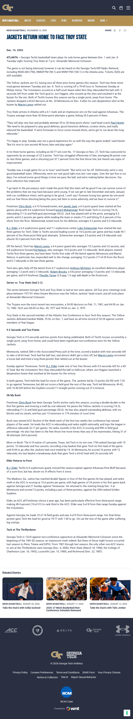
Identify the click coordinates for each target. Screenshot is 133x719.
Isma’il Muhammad (66, 210)
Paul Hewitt (117, 122)
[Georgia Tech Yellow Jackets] (7, 7)
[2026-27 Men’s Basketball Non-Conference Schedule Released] (66, 588)
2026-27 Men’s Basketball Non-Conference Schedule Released (63, 609)
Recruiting (77, 20)
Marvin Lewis (25, 104)
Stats (53, 20)
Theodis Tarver (47, 275)
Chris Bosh (25, 206)
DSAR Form (88, 672)
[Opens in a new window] (11, 630)
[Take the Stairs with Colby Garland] (22, 588)
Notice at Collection (47, 677)
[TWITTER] (114, 30)
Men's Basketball (16, 30)
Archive (91, 20)
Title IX (64, 677)
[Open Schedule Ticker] (121, 8)
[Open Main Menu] (128, 8)
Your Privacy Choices (109, 672)
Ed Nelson (40, 250)
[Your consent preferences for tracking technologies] (127, 713)
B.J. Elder (12, 228)
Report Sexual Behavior (83, 677)
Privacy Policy (20, 672)
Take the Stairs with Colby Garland (21, 607)
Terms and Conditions (67, 672)
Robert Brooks (58, 271)
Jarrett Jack (70, 206)
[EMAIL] (125, 30)
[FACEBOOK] (119, 30)
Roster (27, 20)
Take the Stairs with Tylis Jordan (108, 607)
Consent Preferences (42, 672)
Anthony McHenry (80, 268)
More (102, 20)
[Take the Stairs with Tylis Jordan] (110, 588)
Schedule (41, 20)
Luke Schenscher (87, 228)
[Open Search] (114, 8)
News (63, 20)
